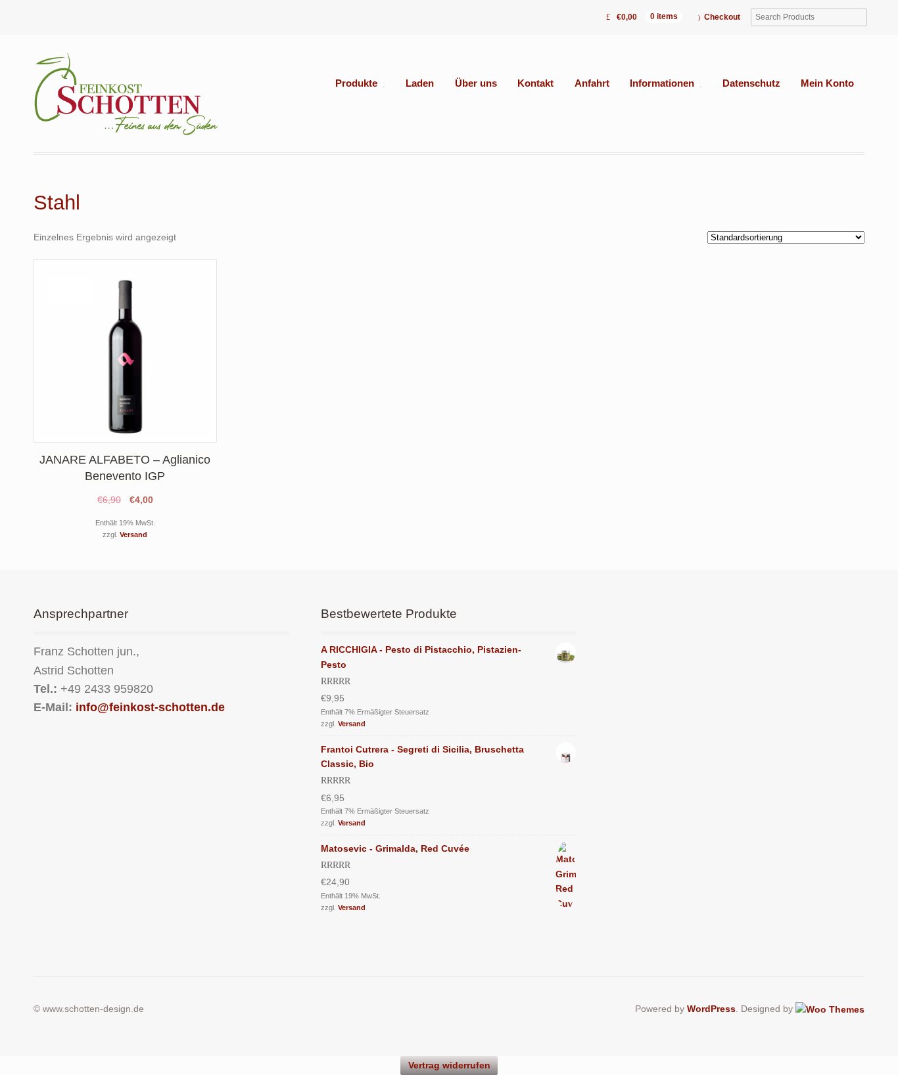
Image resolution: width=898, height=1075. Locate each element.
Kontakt (535, 83)
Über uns (476, 83)
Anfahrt (592, 83)
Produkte (356, 83)
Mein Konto (827, 83)
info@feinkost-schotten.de (150, 707)
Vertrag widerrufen (449, 1065)
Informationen (662, 83)
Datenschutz (751, 83)
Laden (420, 83)
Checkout (722, 17)
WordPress (711, 1008)
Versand (133, 534)
